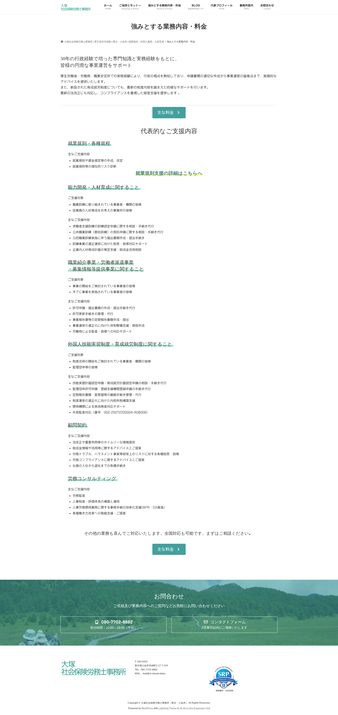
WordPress (147, 708)
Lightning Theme (168, 708)
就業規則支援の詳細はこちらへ (169, 173)
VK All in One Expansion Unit (194, 708)
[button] (169, 112)
